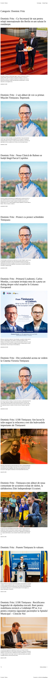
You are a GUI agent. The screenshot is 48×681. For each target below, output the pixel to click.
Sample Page (44, 3)
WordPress (45, 677)
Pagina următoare (43, 666)
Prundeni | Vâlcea (4, 3)
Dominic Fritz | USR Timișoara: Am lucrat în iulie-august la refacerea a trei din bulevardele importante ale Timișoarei (23, 422)
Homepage (39, 3)
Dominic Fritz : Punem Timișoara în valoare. (22, 547)
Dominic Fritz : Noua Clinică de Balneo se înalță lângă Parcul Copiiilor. (21, 156)
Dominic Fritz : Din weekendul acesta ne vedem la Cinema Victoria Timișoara (24, 359)
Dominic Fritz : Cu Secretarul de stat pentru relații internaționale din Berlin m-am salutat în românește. (23, 21)
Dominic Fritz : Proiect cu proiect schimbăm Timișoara (22, 218)
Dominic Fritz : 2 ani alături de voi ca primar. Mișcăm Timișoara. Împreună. (22, 96)
